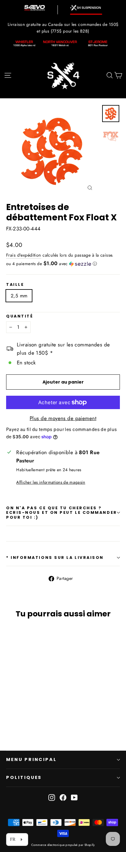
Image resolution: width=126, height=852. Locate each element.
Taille (15, 284)
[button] (63, 264)
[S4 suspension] (86, 8)
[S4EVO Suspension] (34, 8)
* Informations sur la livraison (55, 557)
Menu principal (31, 759)
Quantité (19, 316)
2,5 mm (19, 295)
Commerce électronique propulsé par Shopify (63, 845)
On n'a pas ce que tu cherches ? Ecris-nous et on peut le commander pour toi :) (61, 512)
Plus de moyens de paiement (63, 418)
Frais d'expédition (23, 255)
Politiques (24, 777)
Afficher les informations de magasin (50, 482)
